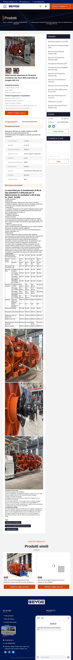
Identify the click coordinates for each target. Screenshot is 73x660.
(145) (58, 46)
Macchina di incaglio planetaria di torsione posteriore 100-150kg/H (17, 581)
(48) (56, 74)
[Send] (68, 657)
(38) (58, 68)
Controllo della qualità (10, 622)
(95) (56, 58)
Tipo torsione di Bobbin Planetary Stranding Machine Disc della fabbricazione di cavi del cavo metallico (53, 581)
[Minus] (68, 618)
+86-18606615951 (39, 1)
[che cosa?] (49, 126)
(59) (58, 85)
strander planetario (11, 529)
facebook (9, 652)
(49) (57, 90)
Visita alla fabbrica (9, 619)
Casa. (4, 22)
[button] (12, 569)
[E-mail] (53, 126)
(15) (57, 106)
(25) (55, 101)
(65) (58, 41)
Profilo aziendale (8, 615)
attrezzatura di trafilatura (13, 522)
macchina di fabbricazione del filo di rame (18, 526)
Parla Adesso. (58, 131)
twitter (13, 652)
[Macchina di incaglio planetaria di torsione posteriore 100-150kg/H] (19, 565)
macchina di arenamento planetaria (20, 23)
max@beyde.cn (25, 1)
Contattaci (7, 625)
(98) (56, 52)
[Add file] (37, 657)
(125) (57, 63)
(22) (57, 81)
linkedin (5, 652)
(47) (57, 96)
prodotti (10, 22)
